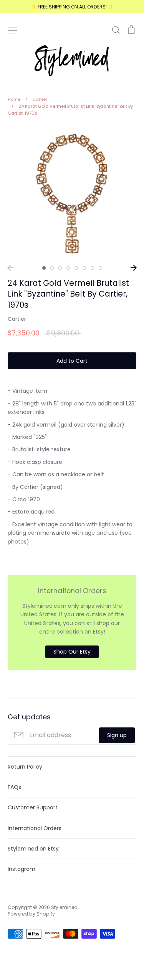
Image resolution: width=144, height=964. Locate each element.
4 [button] (68, 268)
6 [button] (84, 268)
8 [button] (100, 268)
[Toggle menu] (13, 30)
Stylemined (64, 907)
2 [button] (52, 268)
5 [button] (76, 268)
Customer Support (33, 807)
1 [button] (44, 268)
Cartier (17, 319)
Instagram (21, 869)
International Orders (34, 828)
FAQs (14, 787)
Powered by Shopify (31, 914)
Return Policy (25, 767)
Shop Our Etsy (72, 651)
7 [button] (92, 268)
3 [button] (60, 268)
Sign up (117, 735)
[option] (72, 192)
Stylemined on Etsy (33, 848)
